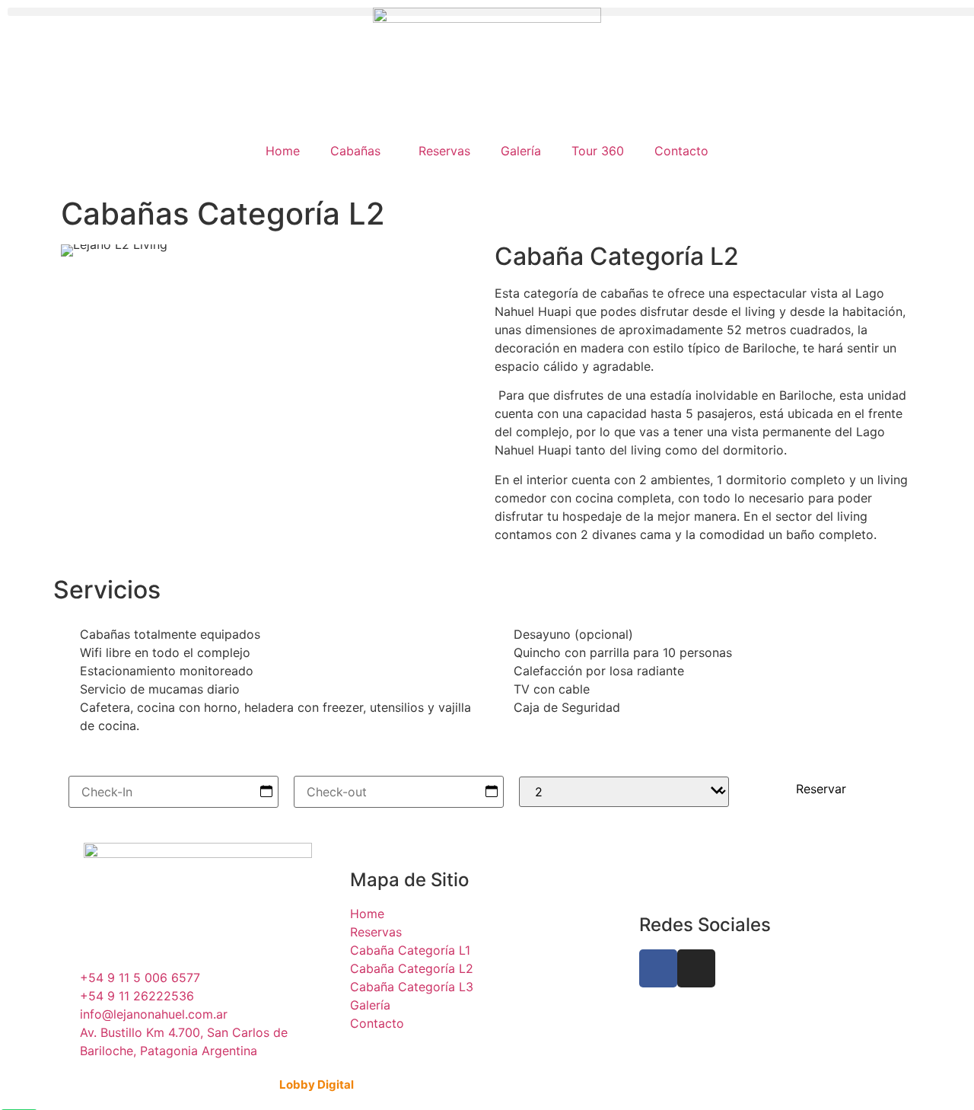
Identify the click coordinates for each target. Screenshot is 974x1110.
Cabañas (355, 150)
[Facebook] (658, 968)
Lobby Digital (316, 1084)
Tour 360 (597, 150)
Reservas (444, 150)
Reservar (821, 788)
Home (283, 150)
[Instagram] (696, 968)
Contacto (681, 150)
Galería (521, 150)
